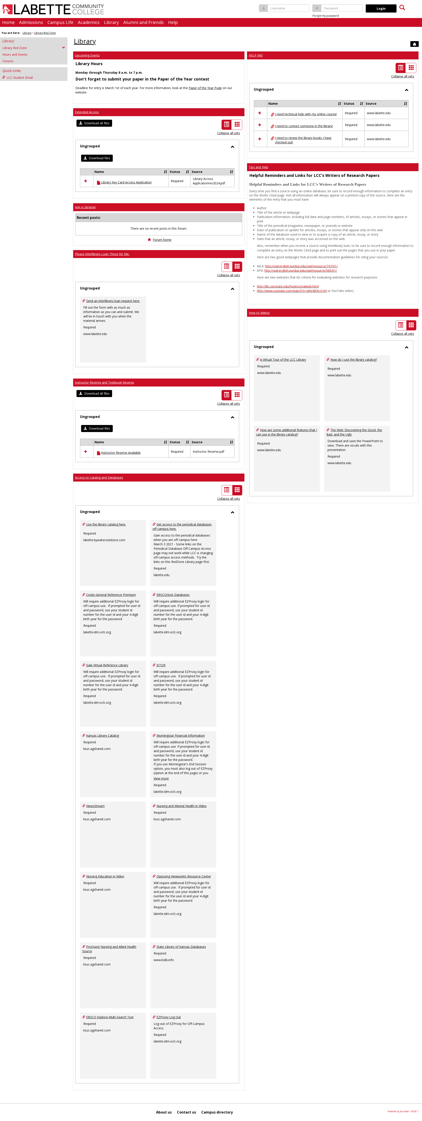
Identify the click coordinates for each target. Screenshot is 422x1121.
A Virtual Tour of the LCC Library (283, 359)
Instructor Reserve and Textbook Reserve (104, 382)
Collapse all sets (228, 133)
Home (8, 22)
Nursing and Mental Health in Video (181, 806)
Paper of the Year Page (205, 88)
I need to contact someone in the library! (304, 126)
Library (111, 22)
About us (164, 1112)
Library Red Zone (45, 33)
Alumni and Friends (143, 22)
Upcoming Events (87, 55)
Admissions (31, 22)
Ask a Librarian (85, 207)
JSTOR (161, 665)
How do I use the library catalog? (353, 359)
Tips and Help (258, 167)
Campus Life (60, 22)
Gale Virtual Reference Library (107, 665)
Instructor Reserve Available (121, 453)
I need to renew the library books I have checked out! (303, 140)
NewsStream (95, 806)
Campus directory (217, 1112)
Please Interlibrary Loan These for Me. (102, 254)
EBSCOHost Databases (173, 595)
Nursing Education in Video (105, 876)
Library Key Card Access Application (126, 182)
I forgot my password (325, 16)
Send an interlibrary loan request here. (113, 301)
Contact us (186, 1112)
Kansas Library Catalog (102, 735)
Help (173, 22)
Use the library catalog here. (106, 524)
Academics (89, 22)
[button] (94, 123)
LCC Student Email (20, 77)
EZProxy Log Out (168, 1017)
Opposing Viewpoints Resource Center (183, 876)
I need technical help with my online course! (306, 114)
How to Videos (259, 313)
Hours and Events (14, 54)
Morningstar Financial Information (180, 735)
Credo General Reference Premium (111, 595)
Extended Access (87, 112)
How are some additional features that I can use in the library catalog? (286, 432)
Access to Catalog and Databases (99, 477)
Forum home (162, 240)
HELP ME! (256, 55)
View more (161, 778)
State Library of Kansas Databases (181, 947)
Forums (7, 61)
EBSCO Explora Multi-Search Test (110, 1017)
